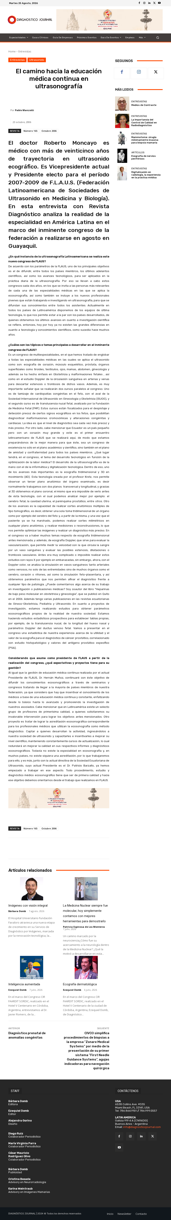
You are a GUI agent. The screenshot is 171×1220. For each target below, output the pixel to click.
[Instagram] (144, 3)
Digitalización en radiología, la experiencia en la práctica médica (146, 175)
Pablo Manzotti (24, 110)
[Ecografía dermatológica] (86, 967)
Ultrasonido (36, 59)
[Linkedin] (149, 3)
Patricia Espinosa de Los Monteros (84, 926)
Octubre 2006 (49, 130)
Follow (139, 70)
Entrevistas (24, 51)
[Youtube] (159, 3)
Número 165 (30, 130)
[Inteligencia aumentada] (31, 967)
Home (12, 51)
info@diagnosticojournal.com (142, 1127)
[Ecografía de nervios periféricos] (122, 156)
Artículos (137, 152)
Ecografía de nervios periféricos (143, 157)
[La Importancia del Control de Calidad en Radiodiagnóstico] (122, 121)
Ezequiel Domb (17, 989)
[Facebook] (139, 3)
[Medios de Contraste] (122, 103)
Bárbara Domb (17, 911)
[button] (158, 37)
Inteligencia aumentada (24, 984)
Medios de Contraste (143, 105)
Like (122, 70)
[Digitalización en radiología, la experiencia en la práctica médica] (122, 173)
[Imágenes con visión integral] (31, 888)
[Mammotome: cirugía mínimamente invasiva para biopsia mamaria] (122, 138)
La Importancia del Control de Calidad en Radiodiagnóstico (144, 122)
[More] (87, 98)
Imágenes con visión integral (28, 905)
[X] (154, 3)
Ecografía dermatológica (80, 984)
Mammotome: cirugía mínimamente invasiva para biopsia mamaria (144, 140)
